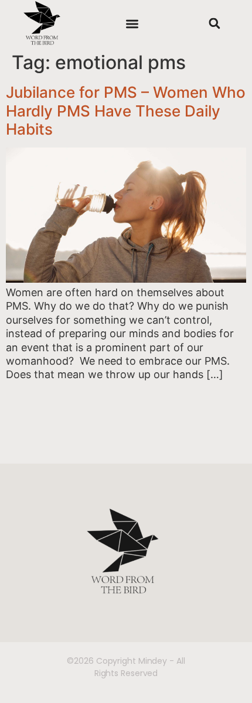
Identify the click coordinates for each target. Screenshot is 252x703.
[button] (132, 23)
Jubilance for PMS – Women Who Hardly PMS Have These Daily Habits (126, 110)
